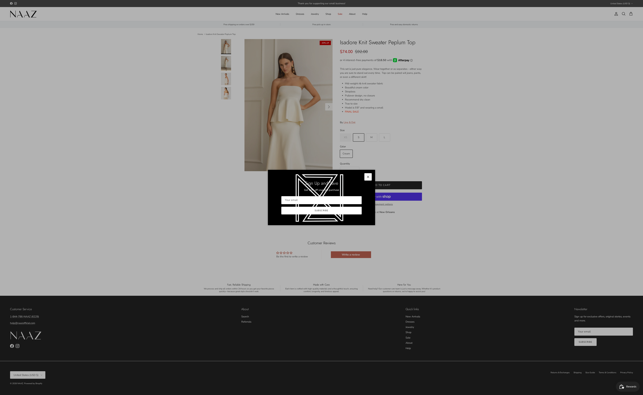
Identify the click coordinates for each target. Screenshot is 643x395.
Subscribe (321, 210)
